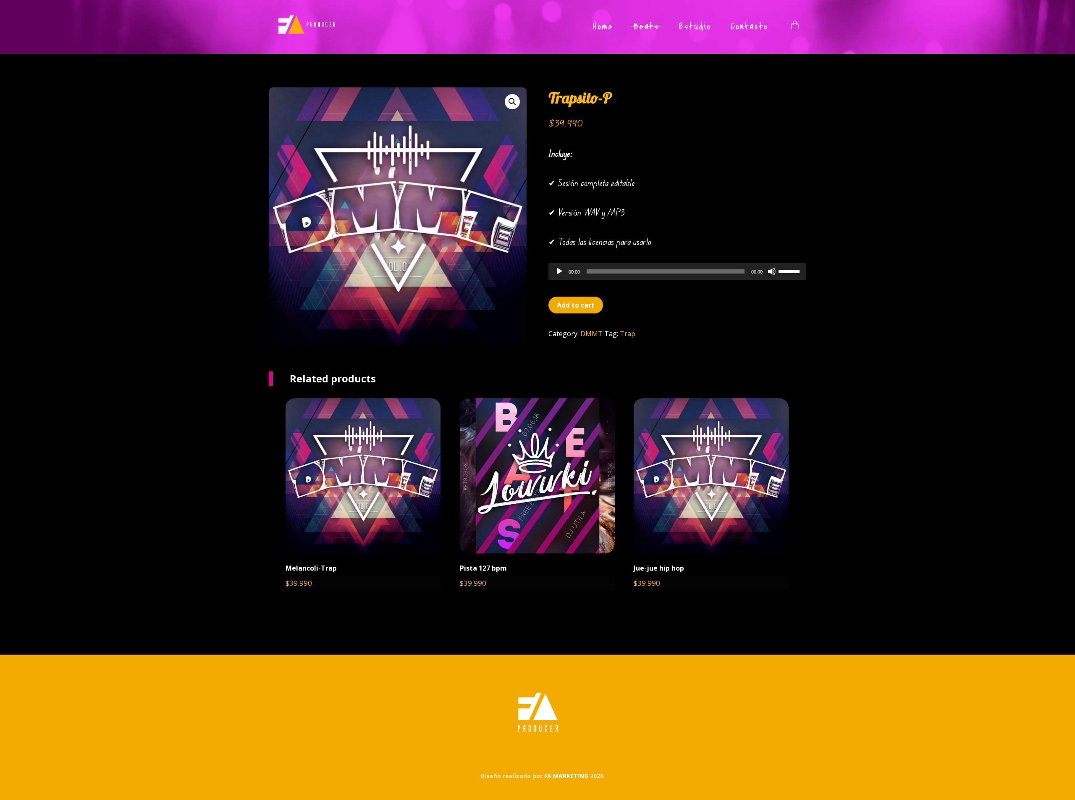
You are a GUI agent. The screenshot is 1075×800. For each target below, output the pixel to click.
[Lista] (795, 24)
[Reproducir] (559, 271)
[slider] (790, 270)
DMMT (591, 333)
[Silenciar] (772, 271)
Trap (627, 333)
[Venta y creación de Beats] (306, 24)
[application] (677, 271)
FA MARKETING (567, 776)
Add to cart (576, 305)
